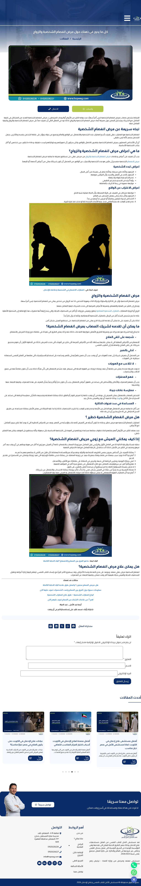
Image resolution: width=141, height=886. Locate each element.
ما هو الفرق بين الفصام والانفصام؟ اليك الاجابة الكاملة (66, 561)
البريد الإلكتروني (124, 673)
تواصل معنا (78, 872)
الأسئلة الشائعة (77, 866)
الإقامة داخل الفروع (78, 853)
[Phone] (134, 865)
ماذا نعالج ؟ (78, 839)
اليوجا (119, 398)
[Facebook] (60, 863)
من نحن (79, 833)
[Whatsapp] (134, 872)
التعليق (127, 659)
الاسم (128, 666)
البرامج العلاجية (80, 845)
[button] (73, 626)
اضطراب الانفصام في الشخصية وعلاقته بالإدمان (63, 290)
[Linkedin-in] (44, 863)
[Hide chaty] (134, 879)
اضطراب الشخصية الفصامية (107, 311)
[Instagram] (54, 863)
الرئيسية (76, 38)
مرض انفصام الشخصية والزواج (98, 156)
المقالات (64, 38)
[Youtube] (39, 863)
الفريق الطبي (78, 861)
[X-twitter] (49, 863)
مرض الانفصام (133, 161)
